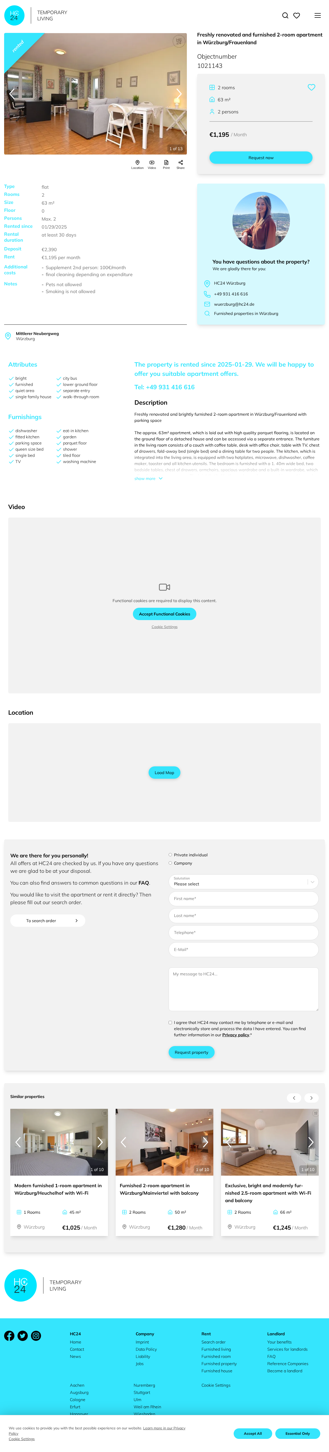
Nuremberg (144, 1385)
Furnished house (217, 1370)
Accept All (253, 1433)
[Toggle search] (285, 15)
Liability (143, 1356)
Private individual (191, 854)
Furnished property (219, 1363)
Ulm (137, 1399)
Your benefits (279, 1342)
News (75, 1356)
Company (183, 863)
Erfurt (75, 1406)
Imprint (142, 1342)
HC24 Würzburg (229, 283)
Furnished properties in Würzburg (246, 313)
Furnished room (216, 1356)
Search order (214, 1342)
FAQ (144, 882)
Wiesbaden (144, 1414)
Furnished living (216, 1349)
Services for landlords (287, 1349)
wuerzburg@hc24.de (234, 304)
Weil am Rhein (147, 1406)
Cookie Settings (165, 626)
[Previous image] (11, 94)
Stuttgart (142, 1392)
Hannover (79, 1414)
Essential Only (298, 1433)
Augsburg (79, 1392)
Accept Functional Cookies (164, 613)
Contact (77, 1349)
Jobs (140, 1363)
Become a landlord (284, 1370)
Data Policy (146, 1349)
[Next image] (179, 94)
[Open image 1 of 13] (95, 94)
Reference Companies (287, 1363)
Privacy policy (235, 1034)
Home (75, 1342)
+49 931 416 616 (231, 293)
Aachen (77, 1385)
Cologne (77, 1399)
